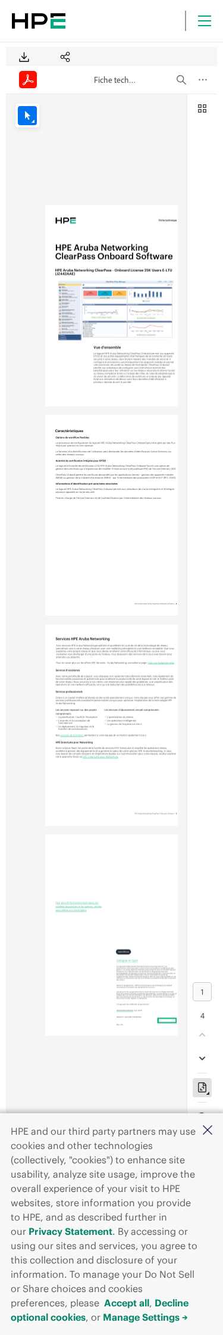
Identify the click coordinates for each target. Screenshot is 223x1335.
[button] (207, 1131)
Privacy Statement (70, 1231)
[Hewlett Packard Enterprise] (38, 21)
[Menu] (204, 21)
